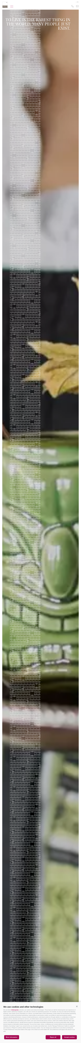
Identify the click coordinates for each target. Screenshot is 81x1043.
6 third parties (15, 1010)
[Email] (77, 6)
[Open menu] (11, 7)
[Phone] (72, 6)
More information (11, 1037)
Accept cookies (69, 1037)
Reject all (53, 1037)
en (77, 2)
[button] (77, 1006)
